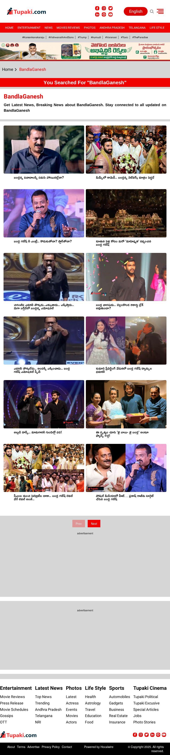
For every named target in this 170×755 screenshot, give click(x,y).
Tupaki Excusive (146, 703)
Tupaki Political (145, 697)
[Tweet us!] (110, 8)
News (48, 27)
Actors (71, 722)
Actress (72, 703)
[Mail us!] (164, 735)
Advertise (33, 747)
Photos (89, 27)
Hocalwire (107, 747)
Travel (90, 709)
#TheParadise (140, 37)
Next (94, 524)
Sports (116, 688)
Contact (67, 747)
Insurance (117, 722)
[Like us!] (97, 8)
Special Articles (146, 709)
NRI (38, 722)
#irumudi (96, 37)
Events (71, 709)
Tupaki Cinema (150, 688)
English (135, 11)
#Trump (82, 37)
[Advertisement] (18, 217)
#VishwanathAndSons (61, 37)
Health (90, 697)
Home (9, 27)
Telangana (137, 27)
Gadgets (116, 703)
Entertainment (29, 27)
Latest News (49, 688)
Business (116, 709)
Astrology (93, 703)
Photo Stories (144, 722)
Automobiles (119, 697)
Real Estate (118, 716)
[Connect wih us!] (97, 14)
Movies (72, 716)
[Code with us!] (104, 14)
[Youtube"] (110, 14)
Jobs (137, 716)
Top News (43, 697)
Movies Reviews (68, 27)
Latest (71, 697)
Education (93, 716)
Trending (42, 703)
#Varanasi (111, 37)
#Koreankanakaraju (33, 37)
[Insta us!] (104, 8)
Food (89, 722)
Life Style (157, 27)
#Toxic (124, 37)
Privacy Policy (51, 747)
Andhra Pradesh (112, 27)
